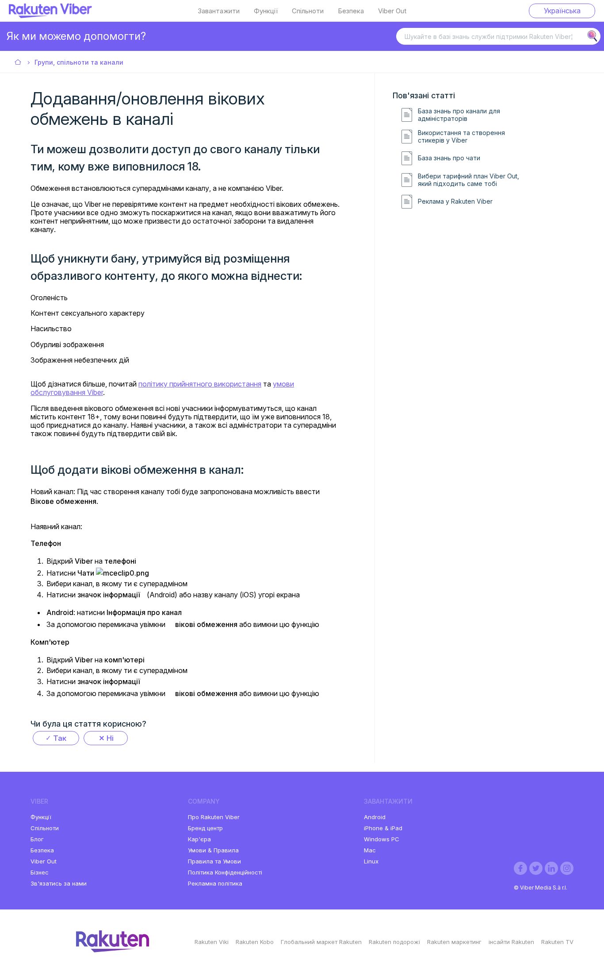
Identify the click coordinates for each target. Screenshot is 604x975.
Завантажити (219, 11)
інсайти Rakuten (511, 941)
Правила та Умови (214, 861)
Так (59, 738)
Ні (110, 738)
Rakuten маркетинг (454, 941)
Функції (266, 11)
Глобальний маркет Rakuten (321, 941)
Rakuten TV (557, 941)
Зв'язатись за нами (59, 883)
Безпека (351, 11)
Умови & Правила (213, 850)
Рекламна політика (215, 883)
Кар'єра (199, 839)
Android (375, 816)
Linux (371, 861)
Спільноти (308, 11)
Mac (370, 850)
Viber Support (18, 63)
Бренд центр (205, 828)
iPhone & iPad (383, 828)
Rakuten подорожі (394, 941)
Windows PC (381, 839)
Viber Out (392, 11)
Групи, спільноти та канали (78, 62)
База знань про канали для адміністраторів (459, 115)
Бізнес (40, 872)
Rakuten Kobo (255, 941)
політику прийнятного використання (199, 383)
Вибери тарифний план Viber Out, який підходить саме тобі (468, 180)
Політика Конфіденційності (225, 872)
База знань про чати (449, 158)
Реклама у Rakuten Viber (455, 201)
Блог (37, 839)
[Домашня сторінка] (50, 15)
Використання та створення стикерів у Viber (461, 136)
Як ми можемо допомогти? (76, 36)
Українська (562, 10)
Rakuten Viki (212, 941)
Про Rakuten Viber (214, 816)
